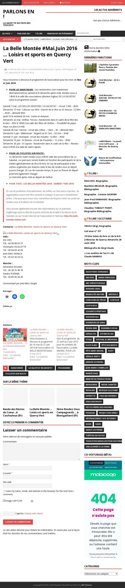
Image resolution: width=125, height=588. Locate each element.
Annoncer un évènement (60, 33)
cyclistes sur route (15, 373)
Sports (58, 69)
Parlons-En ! (23, 33)
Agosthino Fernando (97, 271)
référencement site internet (101, 418)
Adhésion (65, 3)
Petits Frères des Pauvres (99, 407)
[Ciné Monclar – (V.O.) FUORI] (90, 83)
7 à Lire (38, 33)
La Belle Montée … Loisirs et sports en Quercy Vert (41, 412)
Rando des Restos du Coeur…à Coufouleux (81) (13, 412)
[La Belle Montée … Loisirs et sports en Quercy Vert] (43, 344)
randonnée (17, 368)
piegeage (90, 413)
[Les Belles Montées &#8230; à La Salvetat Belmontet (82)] (15, 334)
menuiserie (91, 384)
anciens (90, 277)
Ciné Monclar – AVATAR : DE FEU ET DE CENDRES (110, 98)
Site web (7, 482)
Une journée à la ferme (98, 446)
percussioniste (94, 401)
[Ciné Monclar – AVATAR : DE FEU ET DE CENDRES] (90, 98)
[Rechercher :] (106, 39)
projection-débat (108, 413)
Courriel (7, 473)
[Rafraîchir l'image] (32, 500)
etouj (89, 339)
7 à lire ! (92, 173)
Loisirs (51, 69)
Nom (6, 464)
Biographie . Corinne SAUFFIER (100, 194)
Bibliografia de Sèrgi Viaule (99, 248)
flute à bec (91, 345)
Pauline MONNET (108, 396)
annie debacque (106, 277)
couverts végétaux (96, 311)
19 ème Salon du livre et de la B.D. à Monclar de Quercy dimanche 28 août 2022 (102, 239)
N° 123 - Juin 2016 (26, 72)
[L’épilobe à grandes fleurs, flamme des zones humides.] (90, 68)
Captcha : (20, 513)
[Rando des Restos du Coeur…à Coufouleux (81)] (15, 397)
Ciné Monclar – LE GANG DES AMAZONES (110, 127)
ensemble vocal (109, 328)
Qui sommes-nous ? (10, 3)
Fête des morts (109, 345)
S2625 (98, 424)
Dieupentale (92, 317)
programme (64, 368)
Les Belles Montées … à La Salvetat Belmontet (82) (15, 345)
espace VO (91, 334)
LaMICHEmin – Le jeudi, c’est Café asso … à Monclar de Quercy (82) (110, 145)
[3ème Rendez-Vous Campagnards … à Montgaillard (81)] (69, 397)
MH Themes (87, 585)
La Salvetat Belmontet (37, 69)
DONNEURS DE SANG (95, 322)
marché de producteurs (98, 379)
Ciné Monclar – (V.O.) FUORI (109, 81)
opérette (90, 396)
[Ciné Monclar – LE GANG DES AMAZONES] (90, 129)
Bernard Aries (93, 288)
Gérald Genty (93, 356)
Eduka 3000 (91, 328)
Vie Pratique (67, 69)
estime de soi (106, 334)
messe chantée (108, 384)
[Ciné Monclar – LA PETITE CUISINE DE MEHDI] (90, 113)
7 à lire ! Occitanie (99, 218)
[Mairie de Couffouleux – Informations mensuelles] (90, 161)
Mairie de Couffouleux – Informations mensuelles (110, 160)
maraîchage (92, 373)
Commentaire (10, 441)
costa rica (91, 305)
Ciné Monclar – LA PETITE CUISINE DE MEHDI (108, 113)
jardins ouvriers (94, 362)
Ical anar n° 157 (92, 231)
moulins (90, 390)
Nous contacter (31, 3)
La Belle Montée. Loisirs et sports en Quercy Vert (41, 226)
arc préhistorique (95, 283)
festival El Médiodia (106, 339)
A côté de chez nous (17, 69)
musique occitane (108, 390)
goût (111, 351)
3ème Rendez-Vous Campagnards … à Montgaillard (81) (68, 412)
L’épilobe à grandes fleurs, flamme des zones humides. (109, 67)
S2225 (88, 424)
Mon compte (49, 3)
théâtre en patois (95, 435)
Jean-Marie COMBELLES (97, 368)
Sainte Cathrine (94, 430)
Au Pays (6, 33)
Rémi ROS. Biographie (96, 180)
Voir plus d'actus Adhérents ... (107, 20)
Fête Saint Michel (95, 351)
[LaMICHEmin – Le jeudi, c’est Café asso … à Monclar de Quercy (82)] (90, 144)
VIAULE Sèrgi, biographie (97, 226)
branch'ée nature (95, 294)
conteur (114, 300)
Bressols (113, 294)
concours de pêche (96, 300)
